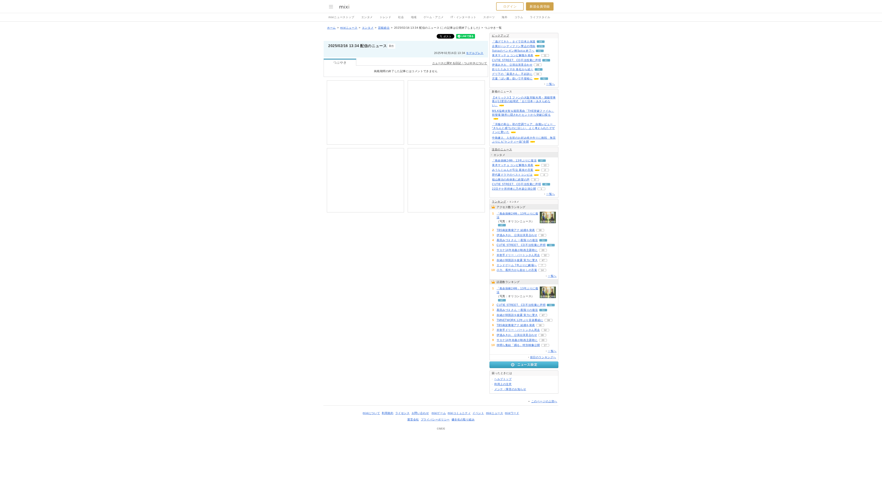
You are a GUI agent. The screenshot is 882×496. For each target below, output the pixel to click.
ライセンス (402, 413)
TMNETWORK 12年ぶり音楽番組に (520, 320)
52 (544, 78)
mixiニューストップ (341, 17)
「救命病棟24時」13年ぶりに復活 (514, 160)
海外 (504, 17)
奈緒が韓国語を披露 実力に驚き (517, 260)
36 (537, 74)
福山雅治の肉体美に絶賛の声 (511, 179)
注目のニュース (502, 149)
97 (541, 160)
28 (537, 65)
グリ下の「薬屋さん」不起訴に (512, 74)
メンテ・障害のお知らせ (510, 389)
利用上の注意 (503, 384)
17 (545, 345)
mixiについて (371, 413)
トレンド (385, 17)
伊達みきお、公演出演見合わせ (512, 64)
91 (546, 60)
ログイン (510, 6)
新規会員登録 (540, 6)
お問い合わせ (420, 413)
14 (542, 270)
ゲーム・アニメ (434, 17)
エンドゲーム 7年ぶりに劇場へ (517, 265)
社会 (401, 17)
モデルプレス (474, 53)
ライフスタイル (540, 17)
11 (545, 55)
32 (545, 255)
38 (548, 320)
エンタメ (367, 17)
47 (543, 260)
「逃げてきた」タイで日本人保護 (513, 41)
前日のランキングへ (543, 357)
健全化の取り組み (463, 419)
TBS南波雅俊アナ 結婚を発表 (516, 230)
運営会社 (413, 419)
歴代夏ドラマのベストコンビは (512, 174)
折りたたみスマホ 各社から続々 (512, 69)
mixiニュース (348, 27)
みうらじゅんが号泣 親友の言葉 (512, 170)
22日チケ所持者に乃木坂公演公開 (514, 188)
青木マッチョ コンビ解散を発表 (512, 55)
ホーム (331, 27)
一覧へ (550, 84)
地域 (414, 17)
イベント (478, 413)
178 (541, 46)
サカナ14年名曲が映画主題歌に (517, 250)
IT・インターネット (463, 17)
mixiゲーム (439, 413)
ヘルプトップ (503, 379)
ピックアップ (500, 35)
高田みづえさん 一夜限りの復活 (517, 240)
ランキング (499, 201)
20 (543, 250)
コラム (518, 17)
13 (545, 165)
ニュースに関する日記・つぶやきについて (459, 63)
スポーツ (489, 17)
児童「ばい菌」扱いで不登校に (512, 78)
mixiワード (512, 413)
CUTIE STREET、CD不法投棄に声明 (516, 60)
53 (543, 240)
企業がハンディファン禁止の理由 (513, 46)
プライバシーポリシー (435, 419)
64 (540, 41)
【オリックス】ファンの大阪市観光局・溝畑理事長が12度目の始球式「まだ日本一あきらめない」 (524, 101)
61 (539, 51)
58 (538, 69)
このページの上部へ (544, 401)
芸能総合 (384, 27)
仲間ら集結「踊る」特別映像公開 (518, 345)
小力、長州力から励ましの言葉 (517, 270)
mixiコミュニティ (459, 413)
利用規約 (387, 413)
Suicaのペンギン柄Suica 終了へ (513, 50)
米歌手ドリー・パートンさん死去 (518, 255)
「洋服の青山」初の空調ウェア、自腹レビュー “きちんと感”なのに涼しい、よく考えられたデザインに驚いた (524, 128)
